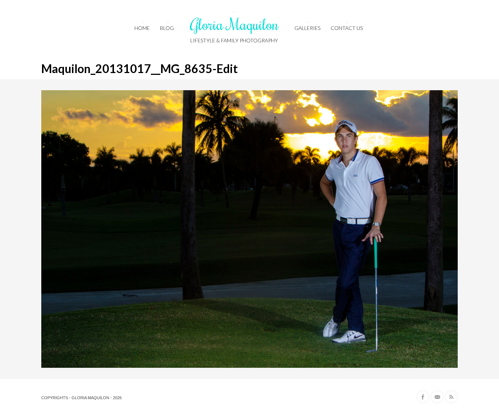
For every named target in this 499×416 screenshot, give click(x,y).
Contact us (347, 28)
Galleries (307, 28)
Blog (167, 28)
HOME (142, 28)
